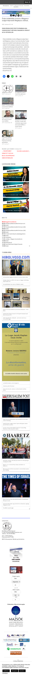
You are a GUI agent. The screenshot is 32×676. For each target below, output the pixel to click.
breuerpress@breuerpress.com (14, 532)
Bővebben (5, 673)
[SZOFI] (10, 646)
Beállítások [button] (6, 670)
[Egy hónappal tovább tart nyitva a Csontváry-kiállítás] (8, 113)
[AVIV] (9, 637)
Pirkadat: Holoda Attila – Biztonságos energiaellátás (15, 194)
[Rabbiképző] (25, 646)
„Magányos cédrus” (7, 92)
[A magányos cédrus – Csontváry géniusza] (21, 88)
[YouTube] (13, 16)
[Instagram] (21, 16)
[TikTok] (16, 16)
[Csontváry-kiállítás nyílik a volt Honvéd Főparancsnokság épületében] (8, 133)
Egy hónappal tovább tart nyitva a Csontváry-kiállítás (7, 119)
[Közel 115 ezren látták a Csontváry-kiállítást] (8, 101)
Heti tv (4, 218)
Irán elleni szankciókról (23, 151)
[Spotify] (18, 16)
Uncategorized (17, 149)
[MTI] (16, 646)
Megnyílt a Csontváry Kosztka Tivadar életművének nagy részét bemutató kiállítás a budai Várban (20, 123)
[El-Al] (18, 637)
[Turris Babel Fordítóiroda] (24, 642)
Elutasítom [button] (22, 670)
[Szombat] (22, 646)
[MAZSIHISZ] (10, 642)
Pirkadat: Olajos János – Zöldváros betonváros (14, 179)
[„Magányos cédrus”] (8, 88)
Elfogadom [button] (14, 670)
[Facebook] (11, 16)
